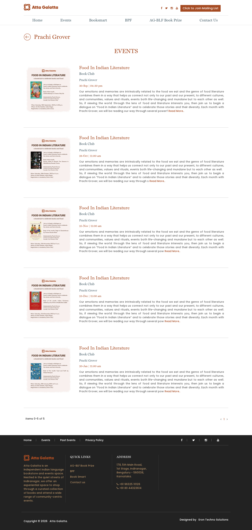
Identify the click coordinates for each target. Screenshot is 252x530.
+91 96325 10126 (129, 484)
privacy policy (94, 440)
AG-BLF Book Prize (166, 20)
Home (37, 20)
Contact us (77, 482)
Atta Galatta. (59, 521)
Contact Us (209, 20)
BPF (128, 20)
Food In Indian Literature (104, 70)
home (28, 440)
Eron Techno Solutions (213, 519)
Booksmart (98, 20)
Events (65, 20)
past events (67, 440)
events (46, 440)
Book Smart (78, 477)
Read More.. (176, 111)
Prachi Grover (88, 80)
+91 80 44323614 (130, 488)
